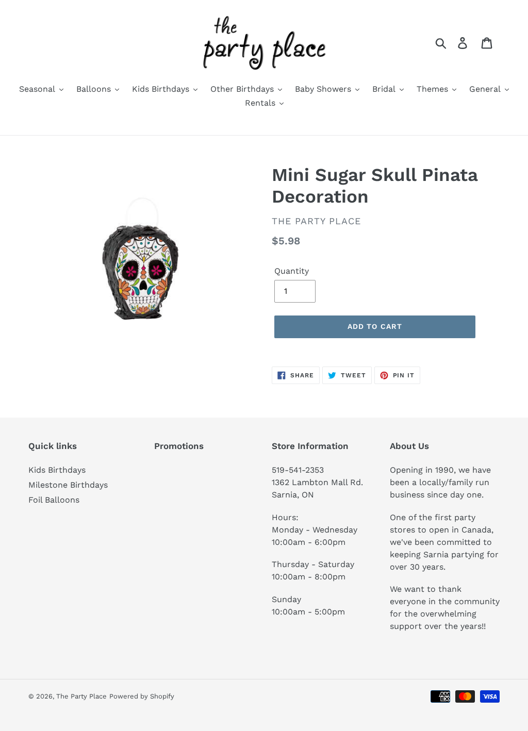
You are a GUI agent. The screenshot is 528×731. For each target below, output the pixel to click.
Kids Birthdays (57, 470)
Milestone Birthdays (68, 485)
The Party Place (81, 696)
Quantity (291, 271)
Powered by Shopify (141, 696)
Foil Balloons (53, 500)
